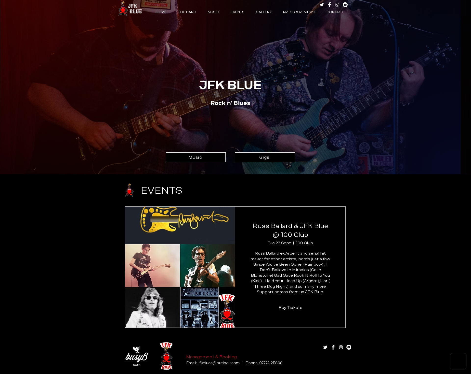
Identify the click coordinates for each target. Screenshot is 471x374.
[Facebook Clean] (329, 4)
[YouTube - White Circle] (345, 4)
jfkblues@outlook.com (219, 362)
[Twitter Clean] (321, 4)
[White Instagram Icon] (337, 4)
